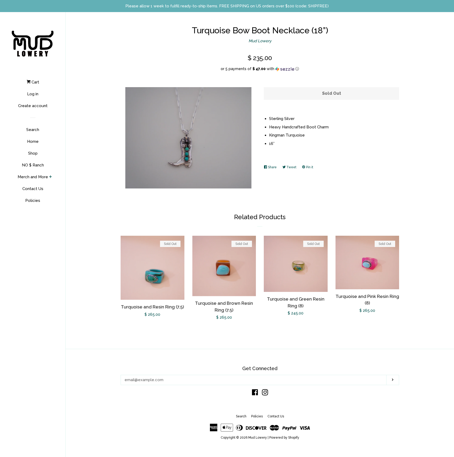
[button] (260, 68)
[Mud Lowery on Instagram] (265, 393)
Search (32, 129)
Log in (32, 94)
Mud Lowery (260, 41)
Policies (32, 200)
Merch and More (33, 177)
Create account (33, 105)
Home (33, 141)
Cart (34, 82)
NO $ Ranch (33, 165)
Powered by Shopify (284, 437)
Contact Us (32, 188)
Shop (33, 153)
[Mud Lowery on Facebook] (255, 393)
